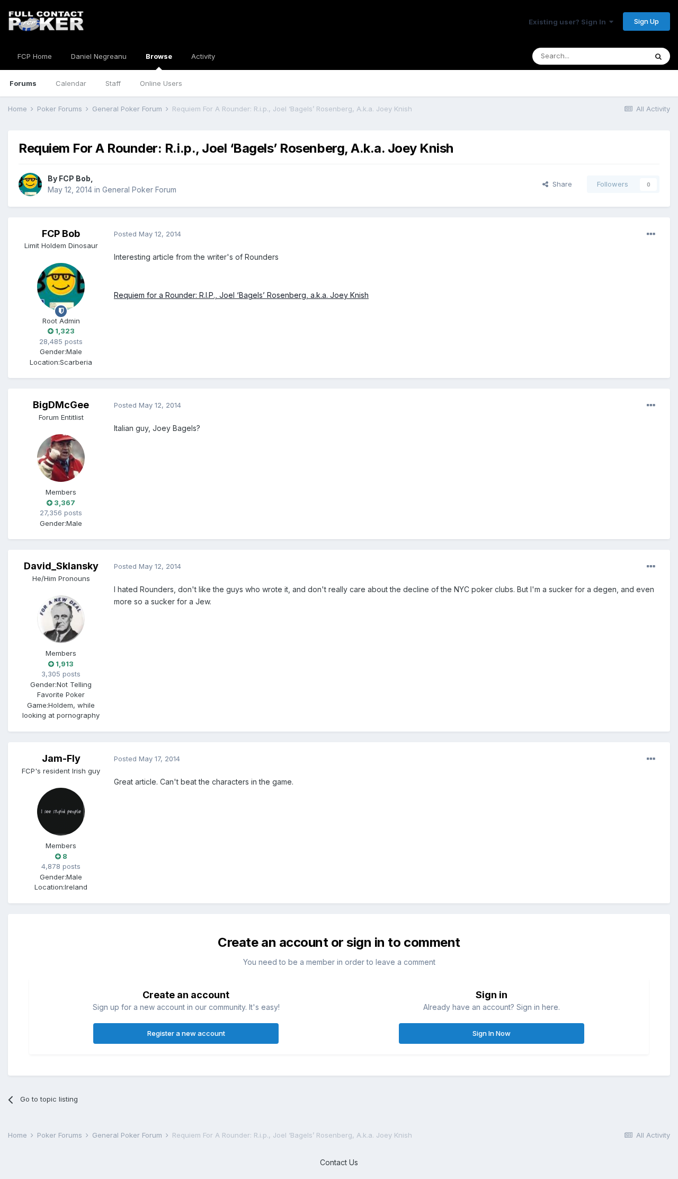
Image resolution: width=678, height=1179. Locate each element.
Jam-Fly (61, 758)
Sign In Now (491, 1033)
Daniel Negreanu (99, 56)
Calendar (71, 83)
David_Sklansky (61, 565)
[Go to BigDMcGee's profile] (61, 458)
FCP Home (34, 56)
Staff (113, 83)
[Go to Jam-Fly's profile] (61, 811)
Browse (159, 56)
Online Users (161, 83)
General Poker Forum (139, 189)
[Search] (658, 56)
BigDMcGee (61, 404)
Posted (147, 234)
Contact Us (339, 1162)
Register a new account (186, 1033)
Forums (23, 83)
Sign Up (646, 21)
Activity (203, 56)
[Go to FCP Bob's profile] (30, 184)
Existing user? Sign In (569, 21)
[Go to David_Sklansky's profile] (61, 619)
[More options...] (651, 234)
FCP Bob (75, 178)
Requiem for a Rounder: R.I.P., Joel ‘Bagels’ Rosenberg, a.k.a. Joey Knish (241, 295)
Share (560, 184)
